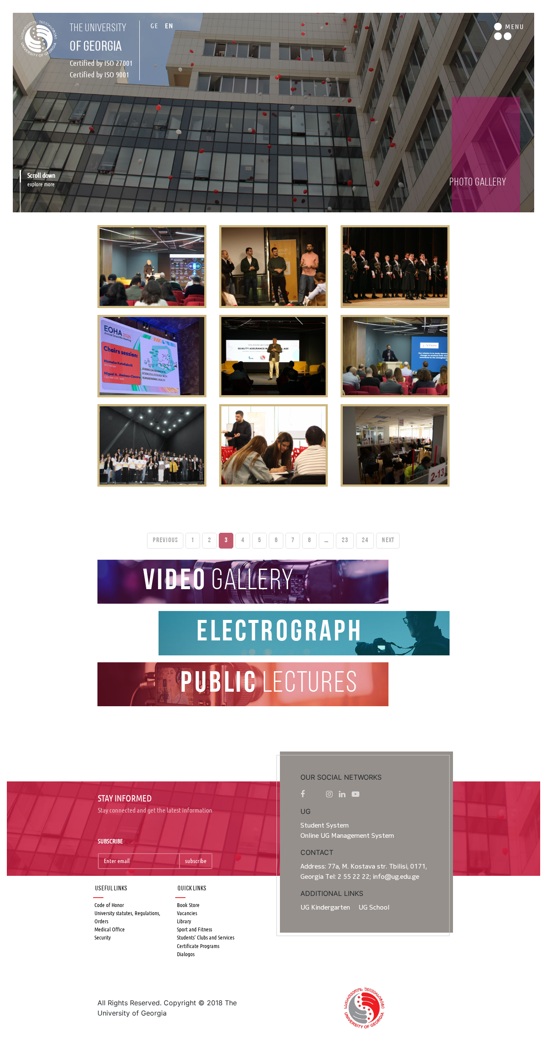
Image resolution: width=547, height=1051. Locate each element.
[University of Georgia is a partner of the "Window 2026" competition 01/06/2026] (151, 445)
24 (365, 540)
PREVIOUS (165, 540)
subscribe (195, 860)
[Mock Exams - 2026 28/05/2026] (395, 445)
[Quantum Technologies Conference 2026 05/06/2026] (151, 266)
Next (388, 540)
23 (344, 540)
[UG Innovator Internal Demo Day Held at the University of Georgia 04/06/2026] (273, 266)
